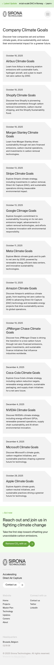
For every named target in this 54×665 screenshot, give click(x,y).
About (5, 622)
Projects (6, 604)
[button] (47, 14)
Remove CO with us (16, 544)
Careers (6, 619)
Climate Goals (9, 630)
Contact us (11, 585)
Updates (6, 615)
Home (5, 601)
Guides (6, 626)
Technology (8, 612)
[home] (12, 14)
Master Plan (8, 608)
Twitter (33, 604)
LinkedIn (34, 608)
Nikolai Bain (20, 657)
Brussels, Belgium (10, 642)
